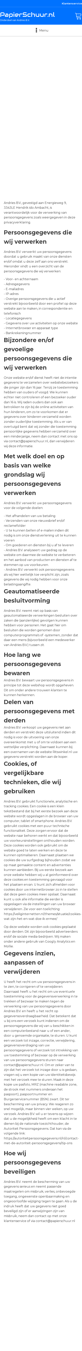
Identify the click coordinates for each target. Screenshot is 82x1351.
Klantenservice (72, 3)
